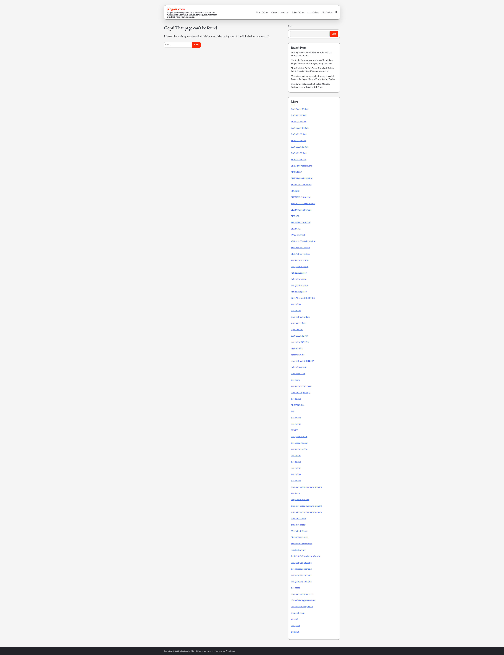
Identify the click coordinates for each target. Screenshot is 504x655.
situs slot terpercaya (300, 392)
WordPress (230, 651)
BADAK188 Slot (298, 115)
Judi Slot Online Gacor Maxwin (306, 556)
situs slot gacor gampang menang (306, 487)
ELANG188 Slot (298, 122)
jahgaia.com (176, 9)
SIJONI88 (295, 191)
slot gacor (295, 493)
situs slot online (298, 323)
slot (292, 411)
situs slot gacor (298, 525)
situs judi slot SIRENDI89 (302, 361)
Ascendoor (208, 651)
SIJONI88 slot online (300, 197)
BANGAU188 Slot (299, 109)
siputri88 (295, 632)
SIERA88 (295, 216)
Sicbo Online (313, 12)
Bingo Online (262, 12)
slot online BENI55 (300, 342)
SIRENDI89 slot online (301, 166)
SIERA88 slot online (300, 248)
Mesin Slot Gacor (299, 531)
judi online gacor (299, 273)
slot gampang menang (301, 562)
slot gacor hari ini (299, 436)
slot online (296, 304)
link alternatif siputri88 (302, 607)
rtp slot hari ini (298, 550)
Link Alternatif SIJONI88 (303, 298)
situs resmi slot (298, 374)
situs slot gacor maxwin (302, 594)
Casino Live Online (279, 12)
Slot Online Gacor (299, 537)
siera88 (294, 619)
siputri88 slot (297, 329)
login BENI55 (297, 348)
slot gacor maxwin (299, 260)
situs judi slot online (300, 317)
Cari (290, 26)
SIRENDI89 (296, 172)
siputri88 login (297, 613)
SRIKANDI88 (297, 405)
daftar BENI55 (297, 355)
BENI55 (294, 430)
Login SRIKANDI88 (300, 499)
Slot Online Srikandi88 (301, 544)
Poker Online (298, 12)
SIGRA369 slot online (301, 185)
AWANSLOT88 (298, 235)
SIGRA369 (296, 229)
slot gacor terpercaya (301, 386)
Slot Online (327, 12)
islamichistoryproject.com (303, 600)
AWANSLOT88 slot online (303, 203)
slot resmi (295, 380)
